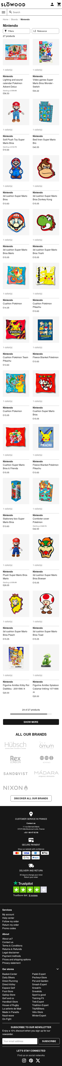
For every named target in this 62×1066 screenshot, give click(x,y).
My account (8, 914)
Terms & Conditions (12, 945)
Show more (31, 722)
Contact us (31, 823)
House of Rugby (10, 1005)
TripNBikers (38, 1008)
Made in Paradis (10, 1012)
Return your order (31, 877)
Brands (14, 19)
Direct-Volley (8, 984)
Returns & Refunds (12, 949)
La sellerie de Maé (11, 1008)
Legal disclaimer (10, 952)
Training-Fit (38, 998)
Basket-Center (9, 974)
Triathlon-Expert (40, 1005)
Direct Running (10, 981)
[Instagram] (24, 1061)
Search (16, 12)
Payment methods (11, 956)
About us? (7, 938)
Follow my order (10, 921)
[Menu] (3, 12)
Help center (8, 918)
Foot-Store (7, 991)
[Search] (10, 12)
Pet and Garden (40, 981)
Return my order (10, 924)
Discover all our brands (31, 798)
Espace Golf (8, 987)
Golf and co (8, 998)
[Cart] (59, 4)
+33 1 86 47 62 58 (31, 832)
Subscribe (49, 1041)
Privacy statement (11, 962)
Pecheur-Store (39, 977)
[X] (38, 1061)
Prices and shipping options (16, 959)
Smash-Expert (39, 984)
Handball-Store (10, 1001)
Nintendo (8, 76)
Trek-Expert (38, 1001)
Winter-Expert (39, 1015)
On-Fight (6, 1019)
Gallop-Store (8, 994)
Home (5, 19)
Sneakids (37, 991)
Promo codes (9, 928)
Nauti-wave (8, 1015)
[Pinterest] (31, 1061)
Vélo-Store (37, 1012)
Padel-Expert (39, 974)
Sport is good (39, 994)
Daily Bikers (8, 977)
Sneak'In (36, 987)
